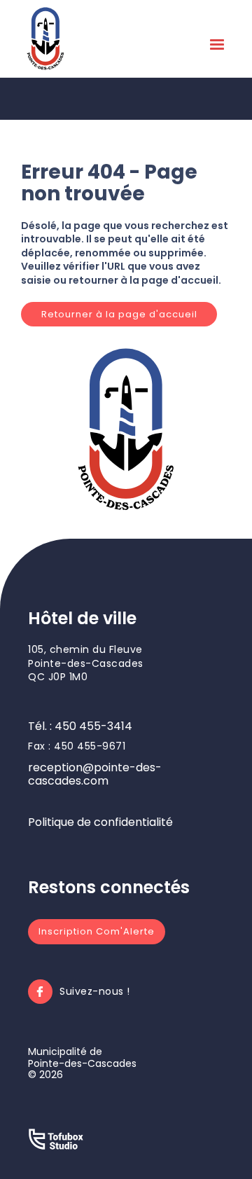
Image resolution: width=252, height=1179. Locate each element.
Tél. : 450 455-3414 (80, 726)
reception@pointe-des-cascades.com (95, 774)
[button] (217, 48)
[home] (45, 38)
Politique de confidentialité (100, 822)
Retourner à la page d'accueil (119, 314)
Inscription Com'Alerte (96, 931)
